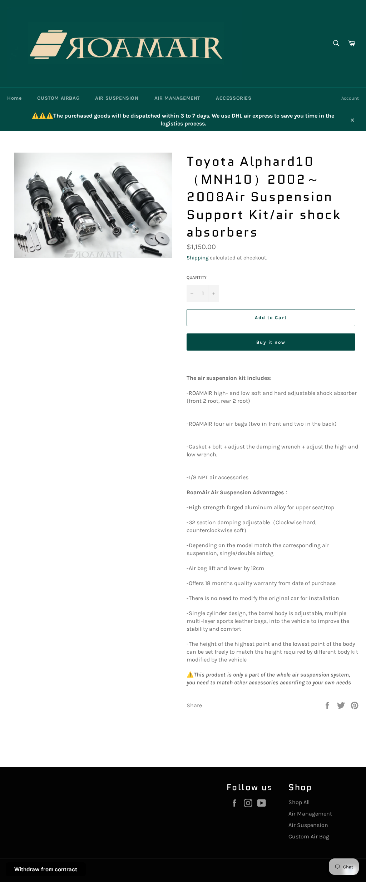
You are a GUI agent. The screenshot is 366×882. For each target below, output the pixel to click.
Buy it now (271, 342)
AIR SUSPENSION (116, 98)
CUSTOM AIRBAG (58, 98)
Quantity (197, 277)
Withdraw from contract (45, 869)
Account (350, 98)
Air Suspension (308, 825)
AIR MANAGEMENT (177, 98)
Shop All (299, 802)
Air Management (310, 813)
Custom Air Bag (308, 836)
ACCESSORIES (234, 98)
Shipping (197, 257)
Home (14, 98)
